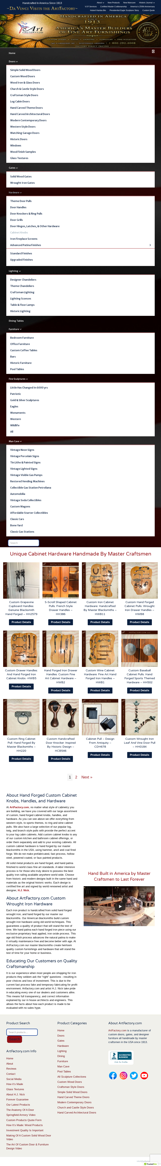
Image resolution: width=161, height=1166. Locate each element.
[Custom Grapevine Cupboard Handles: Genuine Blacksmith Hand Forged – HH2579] (21, 580)
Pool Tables (17, 369)
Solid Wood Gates (21, 176)
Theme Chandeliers (22, 286)
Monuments (17, 412)
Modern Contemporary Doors (28, 120)
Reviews (11, 1068)
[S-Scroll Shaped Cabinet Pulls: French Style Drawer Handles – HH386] (60, 580)
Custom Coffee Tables (23, 350)
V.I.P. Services (91, 7)
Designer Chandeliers (23, 279)
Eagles (14, 406)
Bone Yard (16, 525)
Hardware (14, 192)
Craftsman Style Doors (24, 95)
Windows (15, 145)
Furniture (14, 329)
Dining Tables (16, 320)
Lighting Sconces (20, 298)
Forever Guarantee (17, 1099)
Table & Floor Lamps (22, 304)
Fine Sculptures (17, 378)
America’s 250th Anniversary (142, 7)
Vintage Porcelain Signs (24, 456)
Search (14, 1039)
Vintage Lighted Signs (23, 468)
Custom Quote (148, 10)
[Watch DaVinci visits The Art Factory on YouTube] (42, 9)
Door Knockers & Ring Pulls (26, 213)
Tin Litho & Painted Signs (25, 462)
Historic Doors (18, 139)
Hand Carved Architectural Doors (30, 114)
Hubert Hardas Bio (98, 10)
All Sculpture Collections (71, 1076)
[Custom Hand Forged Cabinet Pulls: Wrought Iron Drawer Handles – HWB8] (139, 580)
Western (15, 419)
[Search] (153, 51)
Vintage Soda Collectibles (25, 500)
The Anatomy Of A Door (20, 1109)
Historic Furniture (21, 362)
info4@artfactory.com (146, 1161)
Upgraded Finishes (21, 259)
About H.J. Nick (15, 1094)
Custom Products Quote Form (24, 1120)
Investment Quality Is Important (24, 1130)
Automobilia (17, 493)
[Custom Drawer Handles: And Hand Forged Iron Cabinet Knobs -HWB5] (21, 649)
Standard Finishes (21, 253)
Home (12, 53)
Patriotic (15, 393)
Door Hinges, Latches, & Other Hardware (35, 226)
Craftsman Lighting (22, 292)
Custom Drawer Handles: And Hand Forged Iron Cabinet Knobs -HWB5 (21, 674)
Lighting (13, 271)
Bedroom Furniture (22, 337)
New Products (114, 3)
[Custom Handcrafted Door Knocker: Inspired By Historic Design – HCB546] (60, 717)
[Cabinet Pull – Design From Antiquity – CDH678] (100, 717)
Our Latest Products (18, 1104)
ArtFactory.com (117, 1030)
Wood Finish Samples (23, 151)
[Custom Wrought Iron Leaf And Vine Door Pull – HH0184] (139, 717)
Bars (13, 356)
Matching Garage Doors (24, 132)
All (11, 431)
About (99, 3)
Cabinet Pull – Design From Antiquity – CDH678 (100, 742)
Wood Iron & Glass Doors (25, 82)
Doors (12, 61)
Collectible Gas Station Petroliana (30, 487)
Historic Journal (146, 3)
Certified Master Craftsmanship (113, 7)
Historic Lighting (20, 311)
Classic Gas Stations (22, 531)
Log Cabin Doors (20, 101)
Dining (61, 1056)
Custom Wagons (20, 506)
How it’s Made (14, 1084)
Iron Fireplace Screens (23, 238)
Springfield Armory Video (20, 1114)
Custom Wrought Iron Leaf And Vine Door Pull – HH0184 (139, 742)
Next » (86, 777)
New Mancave (129, 3)
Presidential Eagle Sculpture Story (124, 10)
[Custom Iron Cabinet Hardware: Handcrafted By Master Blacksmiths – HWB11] (100, 580)
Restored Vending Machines (27, 481)
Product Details (21, 622)
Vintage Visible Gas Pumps (26, 475)
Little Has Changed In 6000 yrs (29, 387)
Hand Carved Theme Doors (26, 107)
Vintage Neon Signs (22, 449)
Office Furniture (20, 344)
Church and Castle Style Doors (75, 1107)
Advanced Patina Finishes (25, 245)
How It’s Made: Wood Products (24, 1125)
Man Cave (14, 441)
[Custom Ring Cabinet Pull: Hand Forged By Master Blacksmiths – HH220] (21, 717)
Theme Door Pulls (21, 201)
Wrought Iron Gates (22, 182)
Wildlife (14, 425)
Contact (10, 1073)
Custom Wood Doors (22, 76)
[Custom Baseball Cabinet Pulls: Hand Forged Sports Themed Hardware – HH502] (139, 649)
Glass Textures (19, 158)
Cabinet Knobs (19, 232)
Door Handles (18, 207)
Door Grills (16, 219)
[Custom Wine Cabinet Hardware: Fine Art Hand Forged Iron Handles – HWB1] (100, 649)
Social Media (13, 1079)
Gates (12, 167)
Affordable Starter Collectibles (29, 512)
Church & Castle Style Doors (27, 88)
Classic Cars (17, 519)
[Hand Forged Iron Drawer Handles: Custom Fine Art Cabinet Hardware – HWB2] (60, 649)
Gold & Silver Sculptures (24, 400)
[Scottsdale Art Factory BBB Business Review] (120, 1057)
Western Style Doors (23, 126)
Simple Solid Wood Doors (25, 70)
